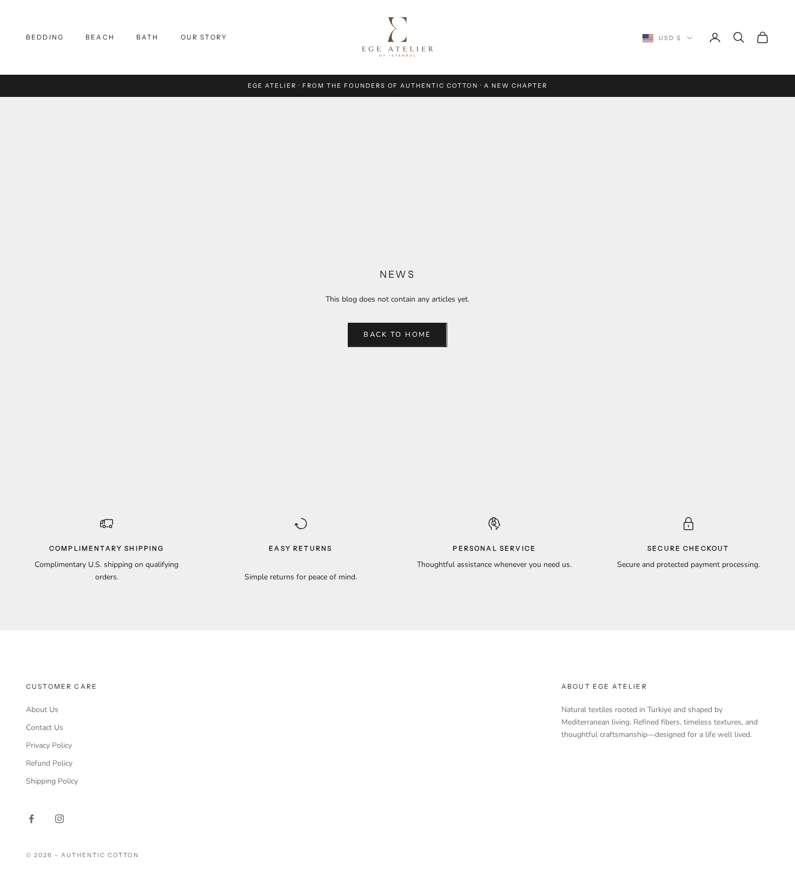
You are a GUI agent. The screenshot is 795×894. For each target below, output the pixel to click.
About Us (42, 709)
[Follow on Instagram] (59, 818)
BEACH (100, 37)
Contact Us (44, 727)
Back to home (397, 335)
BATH (147, 37)
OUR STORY (204, 37)
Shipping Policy (52, 781)
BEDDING (45, 37)
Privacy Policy (49, 745)
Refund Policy (49, 763)
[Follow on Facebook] (31, 818)
